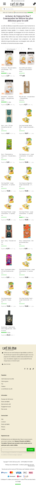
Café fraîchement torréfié (7, 379)
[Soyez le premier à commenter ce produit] (22, 73)
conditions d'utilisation (7, 455)
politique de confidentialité (24, 452)
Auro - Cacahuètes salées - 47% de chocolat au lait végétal (8, 270)
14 (9, 73)
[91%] (4, 73)
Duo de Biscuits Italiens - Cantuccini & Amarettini (25, 68)
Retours (3, 427)
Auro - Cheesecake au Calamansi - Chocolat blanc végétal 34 (8, 155)
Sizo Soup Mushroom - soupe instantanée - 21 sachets (27, 270)
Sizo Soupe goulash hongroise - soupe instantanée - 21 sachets (8, 299)
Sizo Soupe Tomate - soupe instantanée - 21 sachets (8, 212)
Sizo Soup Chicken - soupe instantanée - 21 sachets (26, 212)
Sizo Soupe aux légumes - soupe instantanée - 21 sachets (26, 183)
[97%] (4, 332)
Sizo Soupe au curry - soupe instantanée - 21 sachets (26, 155)
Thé (2, 384)
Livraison (3, 422)
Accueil (13, 23)
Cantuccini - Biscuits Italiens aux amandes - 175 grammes (8, 68)
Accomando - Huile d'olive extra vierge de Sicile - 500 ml (8, 328)
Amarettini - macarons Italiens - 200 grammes (7, 97)
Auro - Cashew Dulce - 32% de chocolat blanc (26, 241)
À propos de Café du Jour (7, 399)
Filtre (31, 49)
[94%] (4, 102)
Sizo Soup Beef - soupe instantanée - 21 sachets (8, 183)
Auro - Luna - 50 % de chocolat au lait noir (7, 126)
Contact (3, 429)
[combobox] (18, 9)
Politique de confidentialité (11, 465)
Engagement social (6, 406)
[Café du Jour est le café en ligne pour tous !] (18, 4)
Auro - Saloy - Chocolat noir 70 (8, 241)
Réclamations (31, 466)
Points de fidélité (5, 401)
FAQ (2, 419)
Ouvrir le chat (7, 364)
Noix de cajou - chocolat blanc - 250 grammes (27, 97)
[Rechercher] (4, 9)
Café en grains (4, 381)
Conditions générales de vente (26, 465)
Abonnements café (6, 404)
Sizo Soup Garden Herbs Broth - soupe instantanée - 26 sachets (26, 126)
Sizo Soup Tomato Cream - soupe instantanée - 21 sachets (26, 299)
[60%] (22, 217)
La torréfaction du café (6, 389)
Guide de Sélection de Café (18, 1)
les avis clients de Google (21, 12)
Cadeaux (3, 386)
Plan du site (4, 409)
